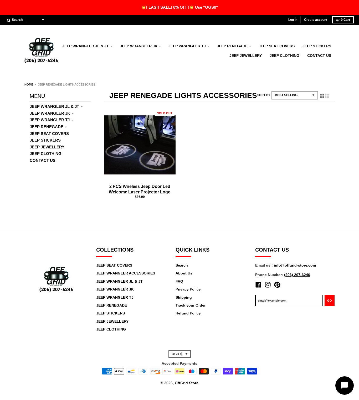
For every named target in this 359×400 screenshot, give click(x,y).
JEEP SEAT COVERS (49, 133)
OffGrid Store (186, 383)
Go (329, 300)
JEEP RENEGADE (46, 126)
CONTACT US (42, 160)
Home (28, 84)
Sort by (263, 95)
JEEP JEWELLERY (47, 147)
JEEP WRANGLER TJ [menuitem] (187, 46)
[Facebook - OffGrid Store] (258, 285)
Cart (345, 20)
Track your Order (191, 305)
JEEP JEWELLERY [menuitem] (245, 55)
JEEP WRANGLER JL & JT (54, 106)
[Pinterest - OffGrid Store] (277, 285)
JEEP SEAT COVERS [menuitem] (277, 46)
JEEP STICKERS (45, 140)
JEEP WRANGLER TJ (50, 120)
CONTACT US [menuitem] (319, 55)
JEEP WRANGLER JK (50, 113)
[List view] (327, 95)
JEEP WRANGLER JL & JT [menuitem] (85, 46)
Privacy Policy (188, 289)
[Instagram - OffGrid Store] (268, 285)
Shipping (184, 297)
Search (182, 265)
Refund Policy (188, 313)
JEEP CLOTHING (45, 153)
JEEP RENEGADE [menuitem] (232, 46)
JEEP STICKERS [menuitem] (316, 46)
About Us (184, 273)
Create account (315, 20)
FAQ (179, 281)
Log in (292, 20)
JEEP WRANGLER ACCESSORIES (125, 273)
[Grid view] (322, 95)
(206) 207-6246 (297, 275)
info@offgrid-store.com (295, 265)
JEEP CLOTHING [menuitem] (284, 55)
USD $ (35, 20)
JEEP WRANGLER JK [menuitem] (138, 46)
